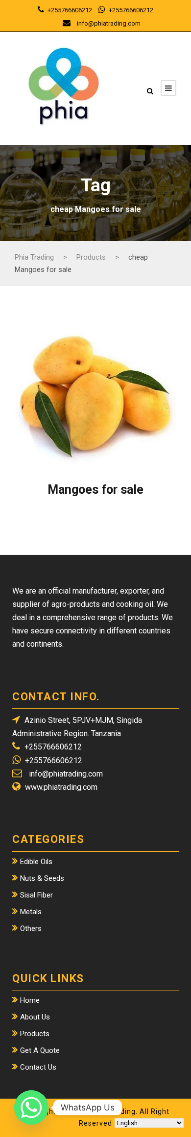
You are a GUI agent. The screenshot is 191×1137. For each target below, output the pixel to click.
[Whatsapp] (31, 1107)
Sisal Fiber (36, 895)
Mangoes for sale (95, 489)
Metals (31, 911)
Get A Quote (40, 1050)
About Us (35, 1017)
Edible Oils (36, 861)
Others (31, 928)
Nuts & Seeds (42, 878)
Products (34, 1033)
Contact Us (38, 1067)
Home (30, 1000)
